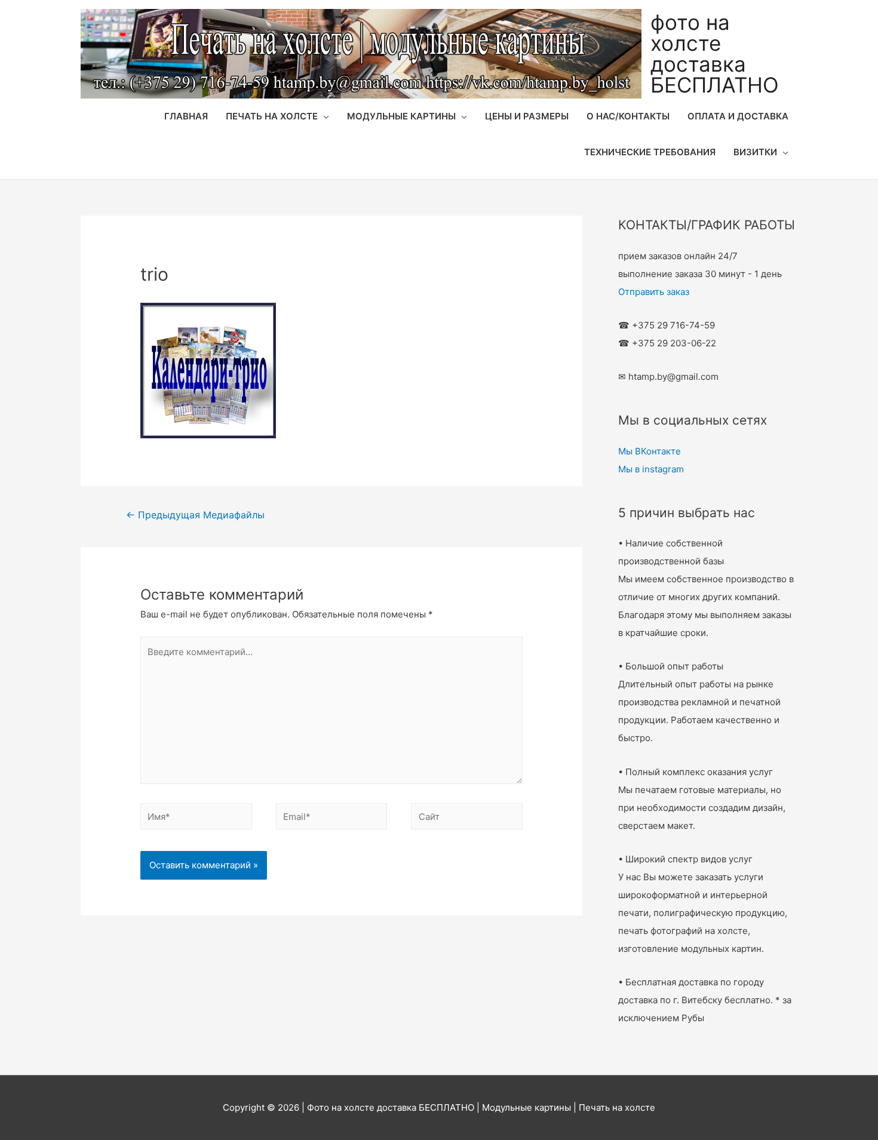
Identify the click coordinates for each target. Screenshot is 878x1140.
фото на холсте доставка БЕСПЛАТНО (714, 53)
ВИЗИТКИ (755, 152)
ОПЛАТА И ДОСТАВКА (737, 116)
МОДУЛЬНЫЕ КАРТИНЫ (401, 116)
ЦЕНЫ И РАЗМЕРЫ (527, 116)
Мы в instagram (651, 469)
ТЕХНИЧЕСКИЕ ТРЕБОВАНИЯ (650, 152)
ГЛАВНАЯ (186, 116)
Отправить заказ (653, 291)
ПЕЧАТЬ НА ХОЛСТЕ (272, 116)
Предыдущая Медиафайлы (195, 515)
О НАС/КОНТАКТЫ (628, 116)
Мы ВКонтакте (649, 451)
